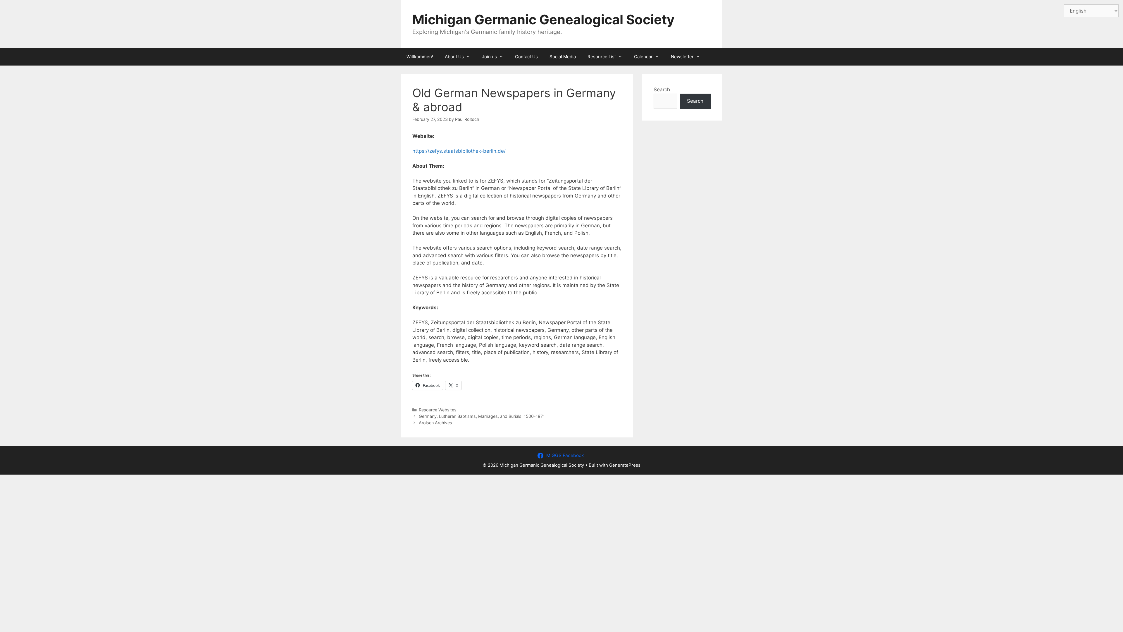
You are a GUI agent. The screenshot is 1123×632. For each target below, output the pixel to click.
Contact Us (526, 56)
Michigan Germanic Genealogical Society (543, 19)
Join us (489, 56)
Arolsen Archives (435, 422)
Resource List (602, 56)
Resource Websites (438, 409)
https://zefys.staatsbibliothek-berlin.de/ (459, 151)
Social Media (563, 56)
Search (662, 89)
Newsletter (682, 56)
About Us (454, 56)
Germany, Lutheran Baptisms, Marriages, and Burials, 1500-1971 (482, 416)
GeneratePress (624, 465)
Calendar (643, 56)
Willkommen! (420, 56)
